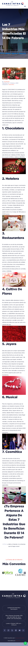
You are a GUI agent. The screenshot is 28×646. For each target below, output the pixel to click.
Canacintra (11, 84)
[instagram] (8, 630)
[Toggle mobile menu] (25, 6)
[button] (3, 573)
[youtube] (19, 630)
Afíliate (5, 544)
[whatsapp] (23, 630)
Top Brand (6, 81)
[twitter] (12, 630)
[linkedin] (15, 630)
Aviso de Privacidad (20, 637)
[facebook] (4, 630)
